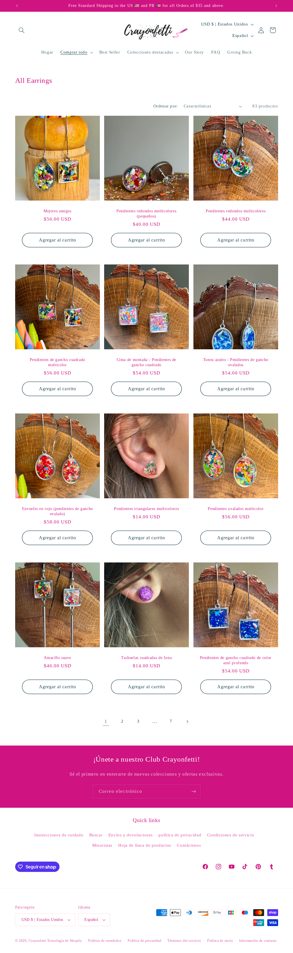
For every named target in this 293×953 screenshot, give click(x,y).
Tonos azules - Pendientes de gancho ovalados (235, 362)
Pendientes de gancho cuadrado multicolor (57, 362)
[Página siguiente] (187, 721)
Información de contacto (258, 940)
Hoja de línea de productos (144, 845)
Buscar (96, 835)
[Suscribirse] (193, 792)
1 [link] (105, 721)
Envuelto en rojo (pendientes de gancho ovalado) (57, 511)
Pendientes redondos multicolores (236, 211)
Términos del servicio (184, 940)
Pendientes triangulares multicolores (146, 509)
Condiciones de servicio (230, 835)
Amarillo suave (57, 658)
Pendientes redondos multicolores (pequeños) (146, 213)
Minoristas (102, 845)
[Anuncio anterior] (17, 5)
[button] (21, 30)
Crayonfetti (37, 940)
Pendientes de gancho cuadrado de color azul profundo (236, 660)
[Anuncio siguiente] (276, 5)
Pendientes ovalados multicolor (236, 509)
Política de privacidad (144, 940)
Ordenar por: (165, 106)
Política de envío (220, 940)
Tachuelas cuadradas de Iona (146, 658)
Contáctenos (189, 845)
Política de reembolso (104, 940)
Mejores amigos (57, 211)
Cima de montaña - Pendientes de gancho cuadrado (147, 362)
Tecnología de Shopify (64, 940)
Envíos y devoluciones (130, 835)
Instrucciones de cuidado (58, 835)
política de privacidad (180, 835)
